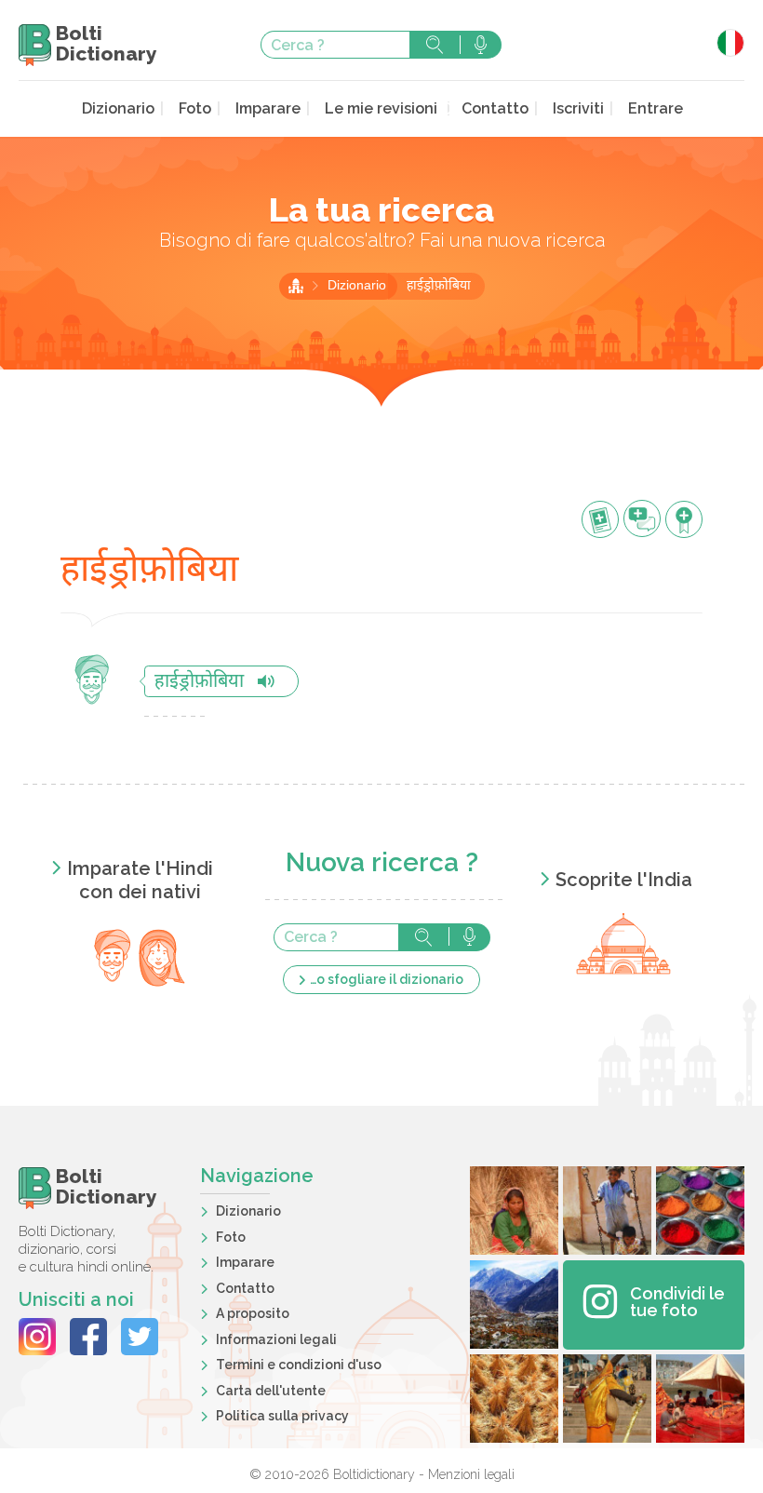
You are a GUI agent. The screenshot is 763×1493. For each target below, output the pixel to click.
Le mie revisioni (381, 108)
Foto (195, 108)
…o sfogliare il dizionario (386, 979)
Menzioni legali (471, 1474)
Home (295, 285)
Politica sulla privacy (282, 1415)
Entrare (655, 108)
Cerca (434, 45)
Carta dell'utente (271, 1390)
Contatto (495, 108)
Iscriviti (578, 108)
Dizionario (118, 108)
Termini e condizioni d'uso (299, 1364)
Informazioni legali (276, 1339)
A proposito (252, 1313)
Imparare (268, 108)
